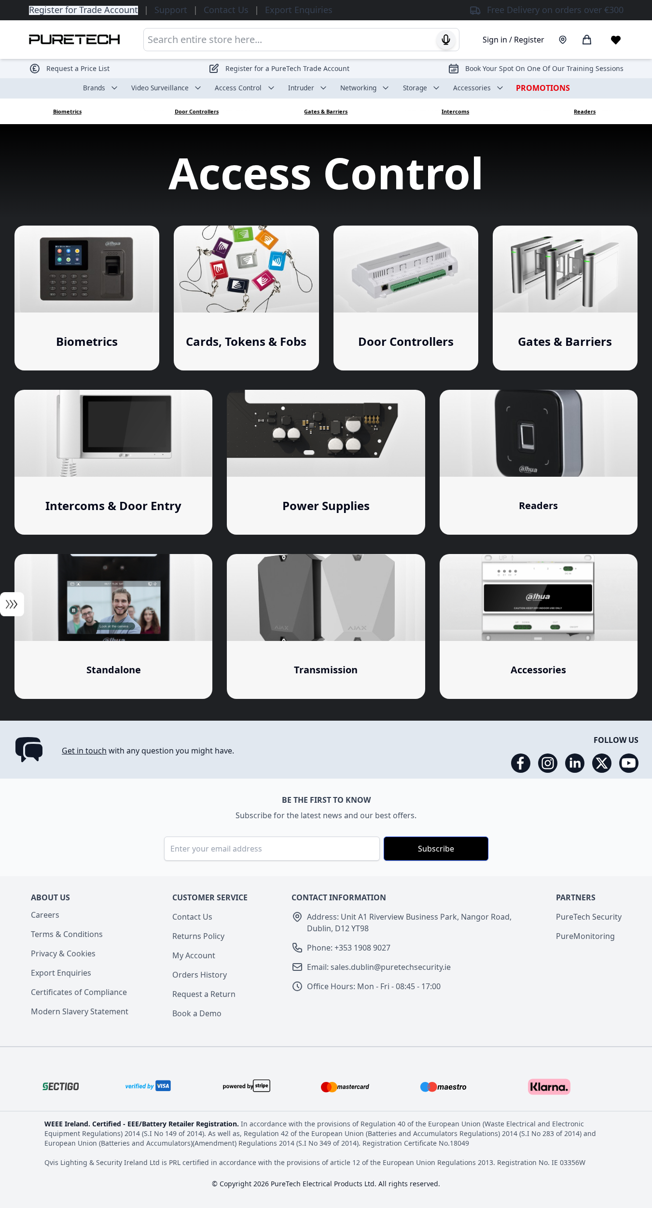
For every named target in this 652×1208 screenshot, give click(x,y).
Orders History (199, 974)
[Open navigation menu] (12, 604)
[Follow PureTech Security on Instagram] (547, 763)
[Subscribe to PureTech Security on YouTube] (628, 763)
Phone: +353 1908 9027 (348, 947)
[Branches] (563, 39)
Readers (585, 111)
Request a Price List (78, 68)
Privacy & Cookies (63, 953)
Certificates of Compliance (79, 992)
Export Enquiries (61, 972)
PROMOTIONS (543, 88)
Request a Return (204, 994)
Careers (45, 915)
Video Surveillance (160, 87)
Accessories (472, 87)
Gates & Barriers (325, 111)
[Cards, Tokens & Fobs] (246, 298)
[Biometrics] (86, 298)
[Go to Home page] (74, 39)
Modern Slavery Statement (79, 1011)
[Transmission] (326, 626)
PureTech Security (589, 916)
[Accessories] (539, 626)
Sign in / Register (513, 39)
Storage (415, 87)
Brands (94, 87)
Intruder (301, 87)
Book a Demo (197, 1013)
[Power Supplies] (326, 462)
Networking (358, 87)
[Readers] (539, 462)
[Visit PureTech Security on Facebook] (520, 763)
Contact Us (192, 916)
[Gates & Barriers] (565, 298)
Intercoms (455, 111)
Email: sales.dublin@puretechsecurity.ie (379, 967)
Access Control (238, 87)
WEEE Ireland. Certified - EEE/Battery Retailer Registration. (142, 1123)
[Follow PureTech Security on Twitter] (601, 763)
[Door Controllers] (405, 298)
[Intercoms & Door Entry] (113, 462)
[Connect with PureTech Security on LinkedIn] (574, 763)
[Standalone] (113, 626)
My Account (193, 955)
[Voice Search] (446, 39)
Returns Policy (198, 936)
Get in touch (84, 750)
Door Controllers (197, 111)
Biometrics (67, 111)
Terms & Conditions (67, 934)
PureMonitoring (585, 936)
